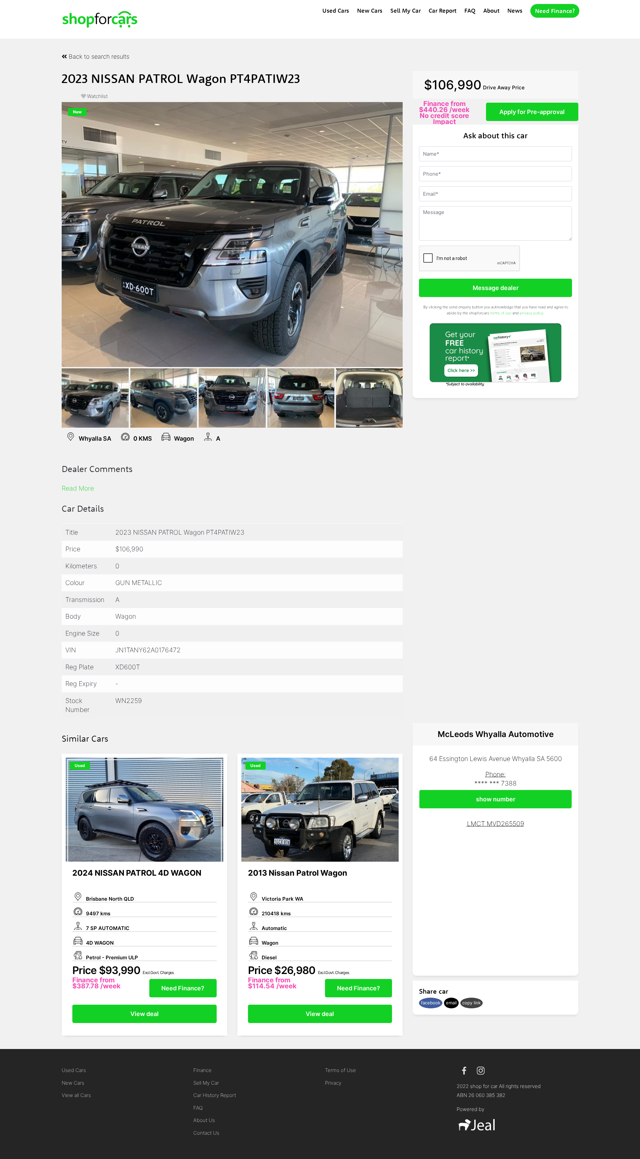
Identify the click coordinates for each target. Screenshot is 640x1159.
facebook (430, 1002)
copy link (471, 1002)
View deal (144, 1013)
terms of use (500, 313)
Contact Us (206, 1133)
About (491, 10)
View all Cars (76, 1095)
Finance (202, 1070)
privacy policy (531, 313)
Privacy (333, 1083)
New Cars (369, 10)
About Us (204, 1120)
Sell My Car (405, 10)
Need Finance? (555, 11)
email (451, 1002)
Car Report (442, 10)
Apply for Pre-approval (532, 111)
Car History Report (214, 1095)
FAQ (469, 10)
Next (412, 234)
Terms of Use (340, 1070)
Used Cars (335, 10)
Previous (51, 234)
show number (495, 799)
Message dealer (496, 287)
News (514, 10)
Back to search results (98, 56)
